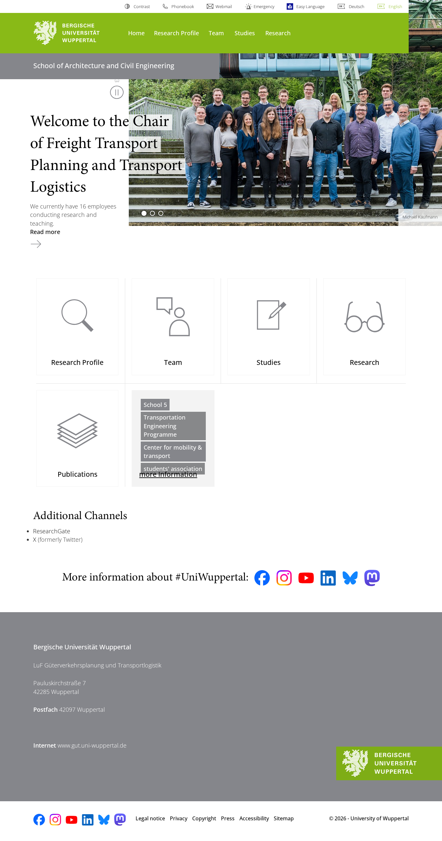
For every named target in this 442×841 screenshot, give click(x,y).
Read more (45, 232)
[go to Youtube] (306, 577)
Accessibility (254, 818)
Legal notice (150, 818)
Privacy (178, 818)
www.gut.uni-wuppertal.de (92, 745)
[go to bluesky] (350, 578)
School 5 (155, 405)
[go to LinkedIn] (328, 578)
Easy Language (310, 6)
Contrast (141, 6)
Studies (245, 33)
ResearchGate (51, 531)
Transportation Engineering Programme (164, 425)
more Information (168, 474)
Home (136, 33)
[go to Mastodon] (372, 578)
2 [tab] (152, 213)
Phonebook (182, 6)
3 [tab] (160, 213)
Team (216, 33)
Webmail (223, 6)
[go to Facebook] (262, 578)
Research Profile (176, 33)
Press (228, 818)
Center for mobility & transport (173, 451)
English (395, 6)
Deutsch (356, 6)
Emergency (264, 6)
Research (278, 33)
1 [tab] (144, 213)
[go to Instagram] (284, 578)
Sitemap (284, 818)
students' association (173, 469)
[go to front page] (77, 33)
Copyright (204, 818)
